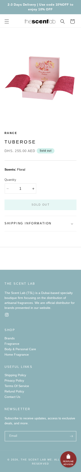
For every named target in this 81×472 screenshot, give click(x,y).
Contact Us (12, 396)
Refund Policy (14, 391)
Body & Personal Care (20, 349)
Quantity (10, 179)
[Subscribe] (71, 436)
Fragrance (11, 343)
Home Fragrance (16, 354)
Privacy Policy (14, 380)
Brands (9, 338)
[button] (7, 21)
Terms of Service (16, 385)
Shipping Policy (15, 375)
